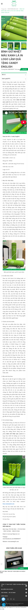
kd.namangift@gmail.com (13, 534)
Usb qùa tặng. (6, 519)
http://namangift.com (8, 503)
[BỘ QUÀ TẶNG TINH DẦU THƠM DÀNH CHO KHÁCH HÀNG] (14, 560)
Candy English (7, 139)
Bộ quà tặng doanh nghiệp (9, 516)
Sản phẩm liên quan (14, 548)
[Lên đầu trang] (23, 608)
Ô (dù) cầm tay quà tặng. (9, 514)
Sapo (17, 604)
